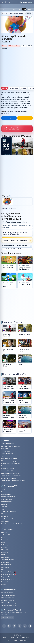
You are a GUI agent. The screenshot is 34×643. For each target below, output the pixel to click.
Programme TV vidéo (7, 577)
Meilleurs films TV (6, 552)
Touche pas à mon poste (8, 511)
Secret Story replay (7, 453)
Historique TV (5, 547)
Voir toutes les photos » (8, 208)
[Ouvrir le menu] (2, 2)
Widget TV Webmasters (10, 605)
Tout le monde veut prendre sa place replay (14, 480)
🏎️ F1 (24, 9)
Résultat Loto (5, 567)
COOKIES (11, 638)
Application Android (9, 595)
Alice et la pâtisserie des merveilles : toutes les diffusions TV (15, 233)
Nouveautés (4, 582)
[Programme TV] (2, 13)
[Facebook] (4, 626)
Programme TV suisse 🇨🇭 (8, 574)
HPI (2, 491)
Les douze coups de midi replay (10, 446)
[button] (30, 626)
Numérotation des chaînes (8, 540)
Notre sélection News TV (14, 374)
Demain (29, 9)
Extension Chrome (8, 598)
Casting (23, 88)
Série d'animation (13, 45)
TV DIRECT (13, 5)
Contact (3, 584)
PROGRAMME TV (5, 5)
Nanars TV (4, 554)
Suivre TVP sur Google (10, 603)
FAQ (15, 641)
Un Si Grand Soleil (6, 499)
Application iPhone (8, 592)
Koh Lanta (4, 504)
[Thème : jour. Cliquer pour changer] (9, 2)
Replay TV (4, 542)
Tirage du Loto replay (7, 443)
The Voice (4, 506)
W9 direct (4, 514)
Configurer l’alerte (7, 617)
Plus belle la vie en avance (9, 458)
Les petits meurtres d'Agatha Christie (11, 524)
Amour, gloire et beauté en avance (11, 475)
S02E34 (29, 13)
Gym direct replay (6, 456)
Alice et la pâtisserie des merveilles (14, 13)
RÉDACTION (25, 638)
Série (3, 45)
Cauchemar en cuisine (7, 519)
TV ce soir (9, 9)
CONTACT (23, 641)
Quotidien (4, 509)
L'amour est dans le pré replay (10, 473)
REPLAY (21, 5)
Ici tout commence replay (8, 461)
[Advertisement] (17, 68)
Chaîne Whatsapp (8, 600)
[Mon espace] (5, 2)
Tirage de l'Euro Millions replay (10, 471)
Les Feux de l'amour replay (9, 478)
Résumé (4, 88)
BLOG (9, 641)
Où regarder (14, 88)
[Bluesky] (14, 626)
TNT (3, 9)
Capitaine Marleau (6, 501)
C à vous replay (5, 451)
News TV (4, 532)
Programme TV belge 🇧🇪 (8, 572)
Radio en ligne (5, 545)
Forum (3, 537)
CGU (4, 638)
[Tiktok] (25, 626)
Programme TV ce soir (13, 322)
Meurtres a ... (5, 516)
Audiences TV (5, 535)
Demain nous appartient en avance (11, 466)
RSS (18, 638)
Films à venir (4, 549)
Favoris (26, 118)
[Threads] (20, 626)
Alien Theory (5, 521)
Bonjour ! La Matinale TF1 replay (10, 463)
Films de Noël (5, 557)
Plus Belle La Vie (6, 494)
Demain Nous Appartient (8, 496)
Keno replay (4, 448)
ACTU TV (29, 5)
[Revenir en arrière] (12, 2)
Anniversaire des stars (7, 559)
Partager (9, 118)
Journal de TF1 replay (7, 468)
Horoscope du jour (6, 564)
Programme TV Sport (7, 579)
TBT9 (3, 489)
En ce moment (17, 9)
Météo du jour (5, 562)
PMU (2, 569)
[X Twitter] (9, 626)
